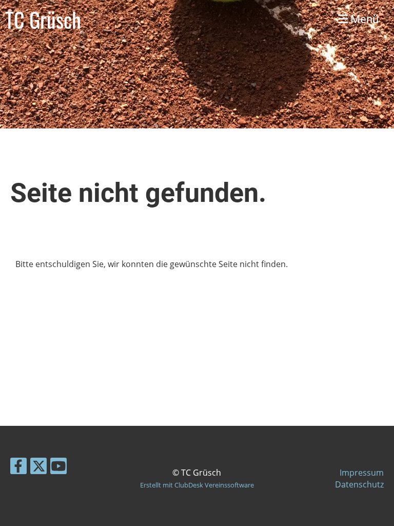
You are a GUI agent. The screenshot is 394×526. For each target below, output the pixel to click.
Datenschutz (359, 484)
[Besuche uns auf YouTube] (58, 468)
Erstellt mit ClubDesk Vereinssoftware (197, 485)
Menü (363, 19)
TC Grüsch (43, 19)
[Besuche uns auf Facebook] (18, 468)
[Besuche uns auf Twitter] (38, 468)
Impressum (362, 472)
